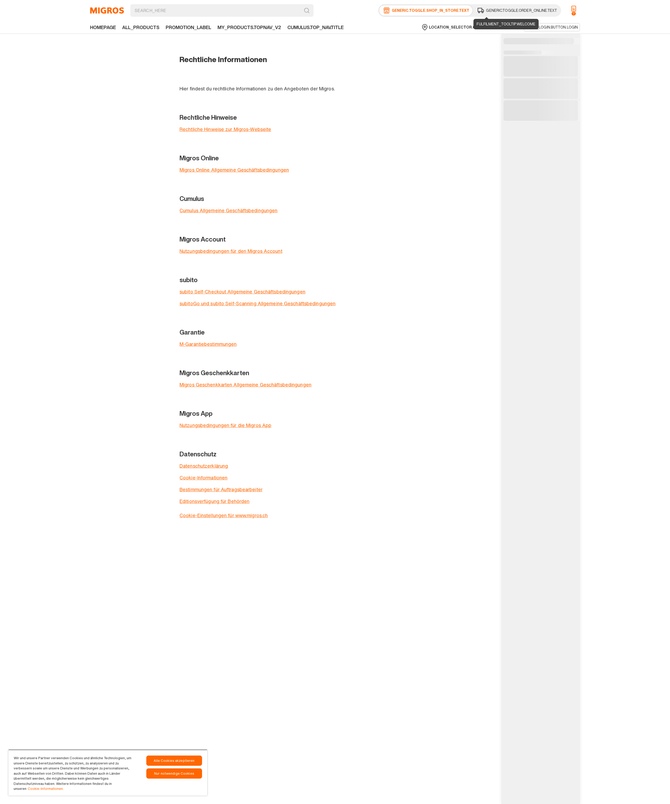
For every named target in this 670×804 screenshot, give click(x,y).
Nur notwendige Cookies (174, 773)
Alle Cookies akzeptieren (174, 760)
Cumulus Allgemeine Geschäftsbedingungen (228, 210)
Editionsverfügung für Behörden (214, 501)
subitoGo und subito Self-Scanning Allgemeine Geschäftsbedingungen (258, 303)
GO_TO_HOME (107, 10)
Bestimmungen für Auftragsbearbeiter (221, 489)
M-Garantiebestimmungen (208, 344)
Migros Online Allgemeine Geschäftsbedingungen (234, 169)
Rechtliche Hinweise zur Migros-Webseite (225, 129)
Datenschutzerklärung (204, 465)
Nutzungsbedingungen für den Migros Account (231, 251)
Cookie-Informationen (203, 477)
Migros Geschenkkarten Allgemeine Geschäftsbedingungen (245, 384)
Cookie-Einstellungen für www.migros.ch (224, 515)
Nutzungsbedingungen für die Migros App (225, 425)
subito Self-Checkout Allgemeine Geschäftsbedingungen (242, 291)
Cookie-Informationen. (46, 788)
